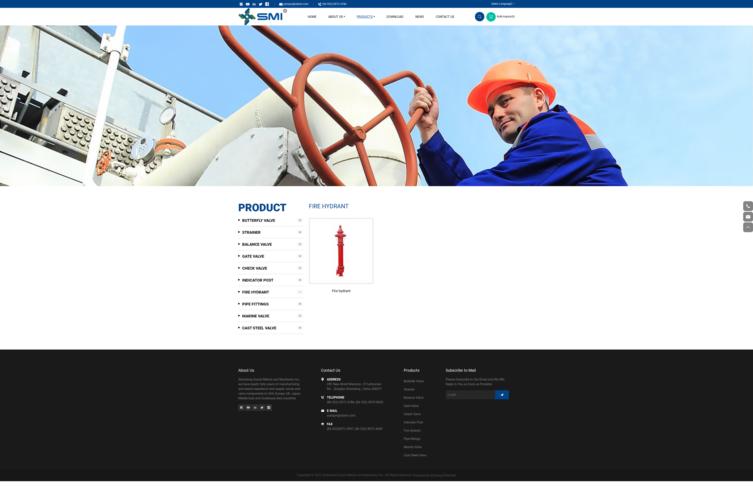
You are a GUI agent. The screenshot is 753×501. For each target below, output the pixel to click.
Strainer (251, 232)
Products (365, 16)
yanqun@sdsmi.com (295, 4)
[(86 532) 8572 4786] (748, 206)
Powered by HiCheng (427, 475)
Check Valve (254, 268)
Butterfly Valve (258, 220)
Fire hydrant (341, 290)
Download (395, 16)
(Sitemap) (449, 475)
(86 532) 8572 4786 (334, 4)
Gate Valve (253, 256)
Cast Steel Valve (259, 327)
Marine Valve (255, 315)
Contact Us (445, 16)
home (312, 16)
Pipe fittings (255, 303)
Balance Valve (257, 244)
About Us (335, 16)
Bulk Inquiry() (506, 16)
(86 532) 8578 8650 (369, 402)
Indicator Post (257, 280)
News (419, 16)
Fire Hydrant (255, 291)
